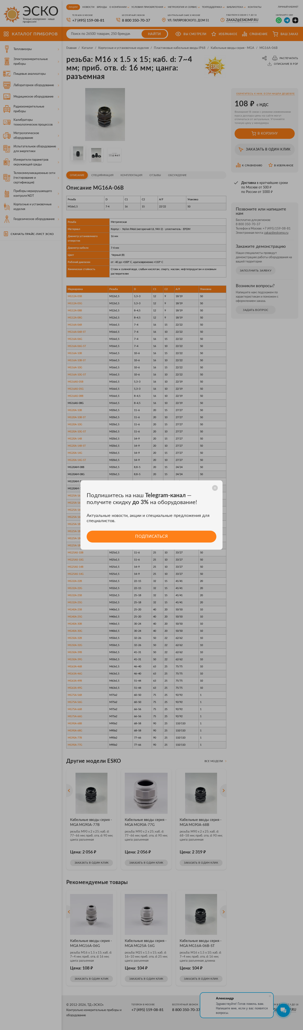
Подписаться (151, 536)
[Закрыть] (215, 488)
